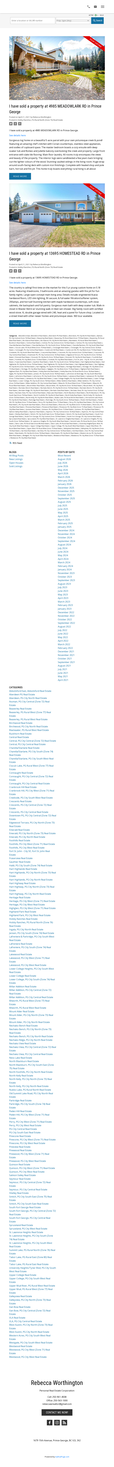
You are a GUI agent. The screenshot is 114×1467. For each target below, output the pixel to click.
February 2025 (65, 523)
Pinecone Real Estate (49, 405)
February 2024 (65, 566)
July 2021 (62, 669)
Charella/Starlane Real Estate (20, 345)
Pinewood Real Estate (50, 407)
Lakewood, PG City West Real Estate (39, 378)
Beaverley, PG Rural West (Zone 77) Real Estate (71, 338)
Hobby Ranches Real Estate (49, 371)
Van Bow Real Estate (28, 431)
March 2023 (64, 601)
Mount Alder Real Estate (36, 386)
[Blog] (64, 1422)
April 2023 (63, 598)
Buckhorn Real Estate (17, 343)
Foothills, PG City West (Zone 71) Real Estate (31, 360)
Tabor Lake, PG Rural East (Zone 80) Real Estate (32, 424)
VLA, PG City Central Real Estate (25, 1321)
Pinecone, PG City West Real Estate (27, 1143)
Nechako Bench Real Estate (29, 388)
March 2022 (64, 644)
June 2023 (63, 590)
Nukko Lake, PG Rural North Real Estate (69, 398)
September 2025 (66, 498)
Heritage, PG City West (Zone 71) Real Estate (32, 901)
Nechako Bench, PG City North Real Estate (31, 1036)
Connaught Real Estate (61, 348)
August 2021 (64, 665)
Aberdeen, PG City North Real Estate (82, 336)
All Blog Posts (16, 455)
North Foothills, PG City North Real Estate (49, 395)
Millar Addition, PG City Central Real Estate (41, 383)
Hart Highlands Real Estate (90, 362)
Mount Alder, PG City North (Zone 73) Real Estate (64, 386)
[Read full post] (57, 69)
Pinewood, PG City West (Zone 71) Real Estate (75, 407)
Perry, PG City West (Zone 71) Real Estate (53, 402)
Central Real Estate (33, 343)
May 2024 (63, 555)
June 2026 (63, 466)
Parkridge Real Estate (37, 400)
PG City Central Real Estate (23, 1129)
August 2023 (64, 583)
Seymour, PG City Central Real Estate (28, 1189)
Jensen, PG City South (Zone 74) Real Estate (49, 374)
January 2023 (64, 608)
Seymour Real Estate (37, 412)
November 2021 (66, 655)
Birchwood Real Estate (31, 340)
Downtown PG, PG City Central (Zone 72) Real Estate (46, 355)
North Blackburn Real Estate (74, 393)
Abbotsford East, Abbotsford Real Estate (33, 336)
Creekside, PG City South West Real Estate (24, 352)
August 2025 (64, 501)
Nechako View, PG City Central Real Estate (30, 393)
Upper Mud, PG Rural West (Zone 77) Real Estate (44, 428)
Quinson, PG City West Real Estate (87, 409)
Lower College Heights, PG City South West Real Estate (73, 378)
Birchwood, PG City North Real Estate (54, 340)
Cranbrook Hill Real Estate (54, 350)
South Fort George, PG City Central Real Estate (84, 416)
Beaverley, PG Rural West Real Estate (28, 719)
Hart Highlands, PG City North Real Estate (59, 364)
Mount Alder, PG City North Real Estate (29, 1022)
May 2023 (63, 594)
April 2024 (63, 558)
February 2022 (65, 648)
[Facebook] (49, 1422)
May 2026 (63, 469)
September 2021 (66, 662)
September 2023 (66, 580)
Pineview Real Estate (33, 407)
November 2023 (66, 573)
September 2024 (66, 541)
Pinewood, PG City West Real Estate (27, 1161)
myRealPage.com (62, 1456)
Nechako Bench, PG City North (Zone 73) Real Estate (59, 388)
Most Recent (64, 455)
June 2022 (63, 633)
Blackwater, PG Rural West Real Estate (83, 340)
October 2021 (65, 658)
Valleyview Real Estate (72, 428)
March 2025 (64, 519)
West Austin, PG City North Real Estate (65, 433)
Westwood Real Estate (62, 435)
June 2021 (63, 672)
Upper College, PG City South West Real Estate (68, 426)
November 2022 (66, 615)
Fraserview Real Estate (23, 362)
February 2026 (65, 480)
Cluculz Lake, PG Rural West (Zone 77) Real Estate (33, 348)
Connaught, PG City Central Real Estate (29, 350)
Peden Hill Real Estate (89, 400)
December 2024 (66, 530)
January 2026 (64, 484)
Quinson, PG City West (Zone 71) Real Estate (58, 409)
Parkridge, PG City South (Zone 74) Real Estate (62, 400)
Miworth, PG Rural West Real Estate (27, 1007)
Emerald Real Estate (22, 357)
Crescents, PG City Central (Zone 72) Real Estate (75, 352)
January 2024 (64, 569)
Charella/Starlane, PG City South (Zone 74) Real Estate (51, 345)
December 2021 (66, 651)
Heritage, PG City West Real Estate (33, 369)
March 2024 (64, 562)
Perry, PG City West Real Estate (80, 402)
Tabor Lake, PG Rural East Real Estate (64, 424)
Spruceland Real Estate (17, 419)
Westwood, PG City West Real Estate (23, 438)
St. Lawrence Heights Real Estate (68, 419)
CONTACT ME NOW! (57, 1412)
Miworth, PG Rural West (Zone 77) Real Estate (75, 383)
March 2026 (64, 477)
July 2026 (62, 462)
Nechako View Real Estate (59, 390)
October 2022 (65, 619)
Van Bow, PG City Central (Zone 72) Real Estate (54, 431)
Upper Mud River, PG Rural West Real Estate (32, 1285)
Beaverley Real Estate (45, 338)
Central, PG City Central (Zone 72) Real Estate (58, 343)
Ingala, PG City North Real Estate (21, 374)
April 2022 (63, 640)
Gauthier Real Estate (40, 362)
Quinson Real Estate (33, 409)
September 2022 (66, 622)
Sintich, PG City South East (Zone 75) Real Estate (47, 414)
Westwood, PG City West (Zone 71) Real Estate (87, 435)
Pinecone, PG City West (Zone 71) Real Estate (75, 405)
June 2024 (63, 551)
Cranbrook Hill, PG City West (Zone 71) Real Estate (83, 350)
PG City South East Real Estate (29, 405)
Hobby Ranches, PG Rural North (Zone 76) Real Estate (40, 120)
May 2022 (63, 637)
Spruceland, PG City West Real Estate (41, 419)
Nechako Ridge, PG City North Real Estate (34, 390)
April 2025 (63, 516)
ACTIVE (91, 15)
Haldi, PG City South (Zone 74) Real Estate (64, 362)
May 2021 (63, 676)
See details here (17, 135)
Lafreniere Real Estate (23, 376)
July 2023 (62, 587)
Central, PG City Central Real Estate (89, 343)
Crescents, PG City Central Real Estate (28, 812)
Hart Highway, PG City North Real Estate (50, 367)
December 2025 (66, 487)
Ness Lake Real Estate (55, 393)
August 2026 (64, 459)
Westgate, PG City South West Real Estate (37, 435)
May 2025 (63, 512)
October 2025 (65, 494)
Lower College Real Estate (22, 975)
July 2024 (62, 548)
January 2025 (64, 526)
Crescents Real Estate (49, 352)
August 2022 (64, 626)
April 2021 (63, 680)
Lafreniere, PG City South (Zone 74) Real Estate (50, 376)
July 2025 (62, 505)
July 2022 (62, 630)
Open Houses (16, 462)
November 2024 (66, 534)
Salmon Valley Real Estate (18, 412)
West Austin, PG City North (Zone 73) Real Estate (32, 433)
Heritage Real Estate (73, 367)
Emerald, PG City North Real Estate (78, 357)
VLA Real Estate (78, 431)
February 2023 (65, 605)
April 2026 (63, 473)
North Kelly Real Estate (73, 395)
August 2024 (64, 544)
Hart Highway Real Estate (84, 364)
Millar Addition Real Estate (67, 381)
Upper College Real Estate (40, 426)
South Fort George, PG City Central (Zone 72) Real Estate (45, 416)
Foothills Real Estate (19, 840)
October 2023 (65, 576)
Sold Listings (15, 466)
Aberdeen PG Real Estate (58, 336)
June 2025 (63, 509)
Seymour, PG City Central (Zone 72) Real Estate (63, 412)
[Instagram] (57, 1422)
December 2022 (66, 612)
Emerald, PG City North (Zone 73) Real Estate (47, 357)
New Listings (16, 459)
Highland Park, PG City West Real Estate (23, 371)
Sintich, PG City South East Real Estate (80, 414)
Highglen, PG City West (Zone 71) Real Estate (63, 369)
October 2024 (65, 537)
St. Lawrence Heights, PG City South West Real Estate (50, 421)
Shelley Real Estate (22, 414)
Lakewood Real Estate (77, 376)
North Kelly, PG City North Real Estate (40, 398)
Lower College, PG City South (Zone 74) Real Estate (37, 381)
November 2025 (66, 491)
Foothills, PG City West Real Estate (60, 360)
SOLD (102, 15)
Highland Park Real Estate (89, 369)
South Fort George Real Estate (25, 1207)
